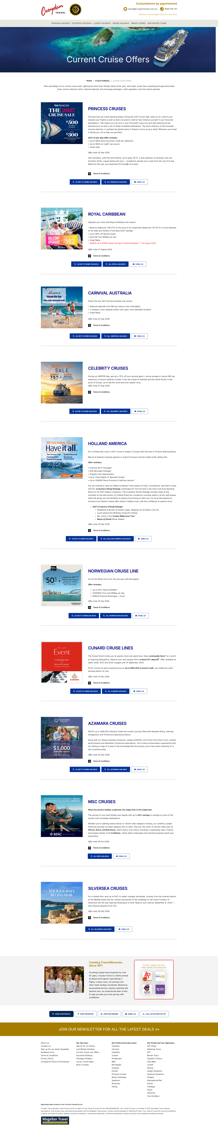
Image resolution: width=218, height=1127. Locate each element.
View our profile (63, 1014)
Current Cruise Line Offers (87, 1052)
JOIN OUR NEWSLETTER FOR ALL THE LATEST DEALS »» (109, 1029)
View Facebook (87, 1014)
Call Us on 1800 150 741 (156, 1014)
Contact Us (46, 1046)
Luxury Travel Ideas (85, 1062)
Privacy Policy (47, 1058)
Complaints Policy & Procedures (55, 1062)
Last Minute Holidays (85, 1049)
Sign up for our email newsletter (55, 1049)
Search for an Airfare (85, 1046)
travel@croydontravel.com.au (142, 9)
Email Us (132, 1014)
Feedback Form (47, 1052)
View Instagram (110, 1014)
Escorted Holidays (84, 1055)
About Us (45, 1043)
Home (89, 81)
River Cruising (82, 1065)
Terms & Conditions (49, 1055)
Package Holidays (84, 1058)
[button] (132, 173)
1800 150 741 (171, 9)
